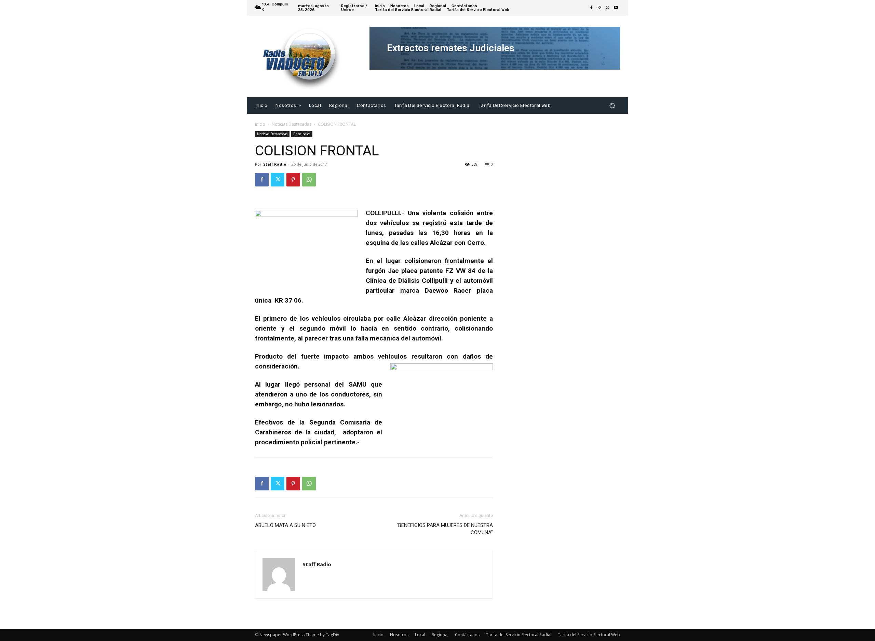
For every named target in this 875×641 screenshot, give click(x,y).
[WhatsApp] (309, 179)
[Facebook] (591, 8)
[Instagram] (599, 8)
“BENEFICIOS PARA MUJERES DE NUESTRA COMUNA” (444, 528)
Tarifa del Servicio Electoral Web (589, 635)
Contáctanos (467, 635)
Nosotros (399, 635)
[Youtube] (616, 8)
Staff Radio (274, 164)
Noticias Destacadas (291, 124)
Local (420, 635)
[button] (612, 105)
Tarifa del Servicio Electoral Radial (518, 635)
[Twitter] (608, 8)
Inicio (260, 124)
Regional (440, 635)
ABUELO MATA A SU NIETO (285, 525)
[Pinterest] (293, 179)
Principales (301, 133)
